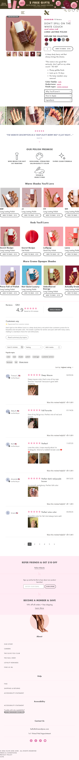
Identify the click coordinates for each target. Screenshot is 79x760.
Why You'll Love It (52, 91)
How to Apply (51, 96)
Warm (59, 84)
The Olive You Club (12, 653)
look (14, 357)
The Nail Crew (10, 658)
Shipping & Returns (12, 688)
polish (28, 357)
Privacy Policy (6, 755)
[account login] (69, 10)
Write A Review (55, 310)
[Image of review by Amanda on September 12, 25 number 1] (33, 492)
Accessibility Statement (14, 693)
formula (9, 362)
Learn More (39, 608)
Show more (23, 362)
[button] (3, 115)
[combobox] (34, 347)
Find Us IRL (8, 667)
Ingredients (50, 100)
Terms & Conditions (8, 753)
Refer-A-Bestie (39, 568)
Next (39, 54)
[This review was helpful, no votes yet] (67, 402)
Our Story (8, 644)
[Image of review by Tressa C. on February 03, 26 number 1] (33, 390)
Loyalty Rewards (11, 662)
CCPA (2, 757)
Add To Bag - (11, 215)
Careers (7, 649)
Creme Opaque (62, 87)
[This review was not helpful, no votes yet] (71, 402)
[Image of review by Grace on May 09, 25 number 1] (33, 522)
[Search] (65, 11)
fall (16, 362)
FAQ (5, 684)
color (8, 357)
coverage (36, 357)
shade (21, 357)
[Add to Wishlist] (69, 21)
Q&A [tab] (17, 305)
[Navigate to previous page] (25, 544)
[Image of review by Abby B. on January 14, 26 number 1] (33, 423)
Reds (59, 82)
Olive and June (12, 751)
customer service (48, 357)
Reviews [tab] (9, 305)
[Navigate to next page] (54, 544)
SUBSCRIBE (50, 586)
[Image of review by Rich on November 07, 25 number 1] (33, 458)
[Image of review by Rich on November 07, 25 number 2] (44, 458)
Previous (8, 54)
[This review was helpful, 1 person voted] (67, 504)
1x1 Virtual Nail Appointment (39, 733)
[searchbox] (13, 347)
